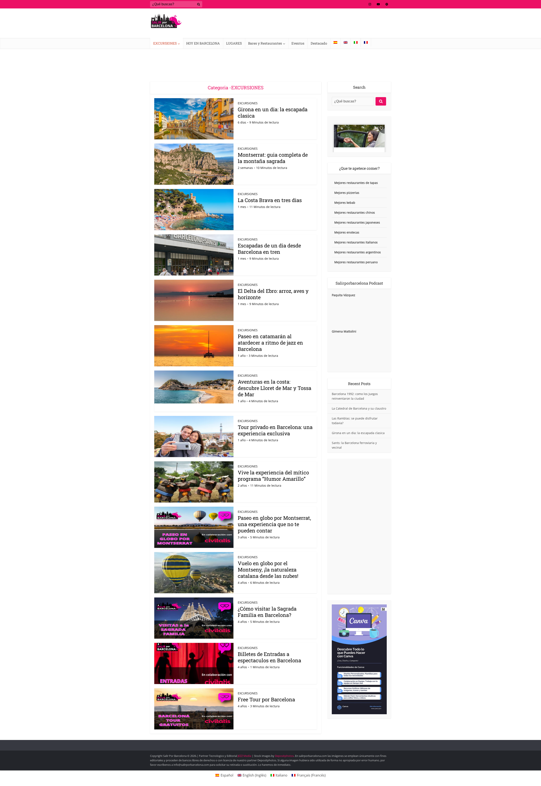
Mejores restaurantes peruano (356, 262)
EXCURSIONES (165, 43)
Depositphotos (284, 756)
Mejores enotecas (346, 232)
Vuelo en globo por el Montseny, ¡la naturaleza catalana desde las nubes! (268, 569)
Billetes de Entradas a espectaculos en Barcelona (269, 657)
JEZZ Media (245, 756)
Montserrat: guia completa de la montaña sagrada (273, 157)
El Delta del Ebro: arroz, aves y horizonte (273, 294)
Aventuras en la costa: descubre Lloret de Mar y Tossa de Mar (274, 388)
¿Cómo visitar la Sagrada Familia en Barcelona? (267, 611)
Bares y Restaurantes (265, 43)
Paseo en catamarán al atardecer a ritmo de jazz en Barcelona (270, 342)
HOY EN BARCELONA (203, 43)
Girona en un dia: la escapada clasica (272, 112)
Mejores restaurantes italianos (356, 242)
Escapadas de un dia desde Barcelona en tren (269, 248)
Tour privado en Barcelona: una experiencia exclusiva (275, 430)
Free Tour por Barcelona (266, 699)
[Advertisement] (359, 526)
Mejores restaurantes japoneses (357, 222)
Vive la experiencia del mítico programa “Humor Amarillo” (273, 475)
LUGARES (234, 43)
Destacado (319, 43)
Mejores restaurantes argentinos (357, 252)
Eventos (297, 43)
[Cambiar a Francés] (366, 42)
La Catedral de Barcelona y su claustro (359, 408)
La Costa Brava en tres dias (270, 200)
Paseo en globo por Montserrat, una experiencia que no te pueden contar (274, 524)
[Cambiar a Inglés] (345, 42)
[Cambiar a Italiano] (356, 42)
